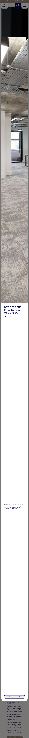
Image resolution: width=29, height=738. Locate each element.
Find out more (12, 697)
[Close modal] (24, 40)
